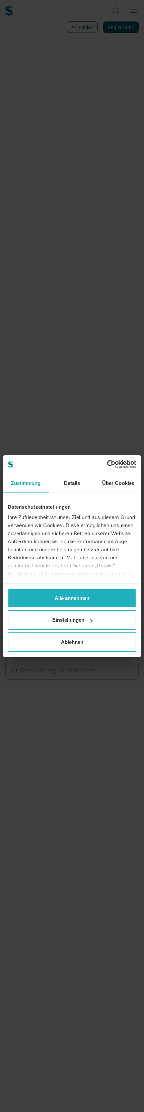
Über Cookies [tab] (118, 483)
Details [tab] (72, 483)
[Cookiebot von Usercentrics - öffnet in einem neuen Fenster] (107, 464)
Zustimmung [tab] (26, 483)
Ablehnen (72, 642)
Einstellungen (68, 620)
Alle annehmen (72, 598)
